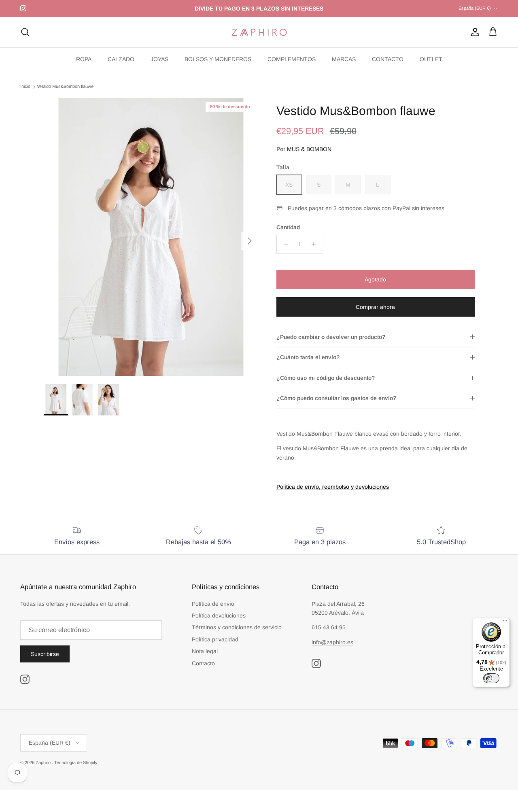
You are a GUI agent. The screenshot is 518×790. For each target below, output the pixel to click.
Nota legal (205, 651)
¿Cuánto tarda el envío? (308, 357)
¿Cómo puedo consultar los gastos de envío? (336, 398)
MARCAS (344, 59)
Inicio (25, 86)
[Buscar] (25, 32)
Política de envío (213, 603)
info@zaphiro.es (332, 642)
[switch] (491, 678)
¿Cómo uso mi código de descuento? (325, 378)
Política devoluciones (219, 615)
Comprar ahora (375, 307)
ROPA (83, 59)
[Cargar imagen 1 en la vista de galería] (151, 237)
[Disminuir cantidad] (284, 244)
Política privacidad (215, 639)
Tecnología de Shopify (76, 762)
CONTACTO (387, 59)
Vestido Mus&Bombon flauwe (65, 86)
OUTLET (431, 59)
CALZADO (121, 59)
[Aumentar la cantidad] (316, 244)
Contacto (203, 663)
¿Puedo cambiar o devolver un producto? (330, 337)
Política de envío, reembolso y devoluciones (332, 486)
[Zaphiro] (259, 32)
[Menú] (505, 623)
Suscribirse (45, 654)
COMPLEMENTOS (291, 59)
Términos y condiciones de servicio (237, 627)
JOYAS (159, 59)
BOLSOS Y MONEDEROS (218, 59)
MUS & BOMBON (309, 149)
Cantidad (288, 227)
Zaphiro (44, 762)
